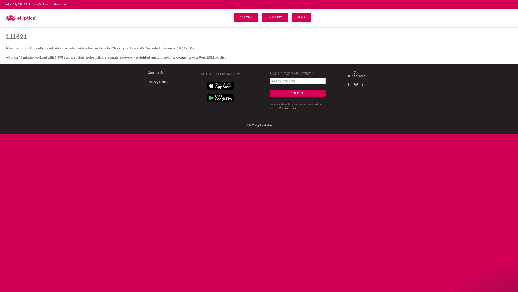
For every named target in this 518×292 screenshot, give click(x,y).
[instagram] (356, 84)
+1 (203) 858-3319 (18, 4)
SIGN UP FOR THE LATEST (291, 73)
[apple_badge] (220, 83)
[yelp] (363, 84)
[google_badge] (220, 95)
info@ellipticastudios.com (49, 4)
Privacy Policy (287, 108)
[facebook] (348, 84)
